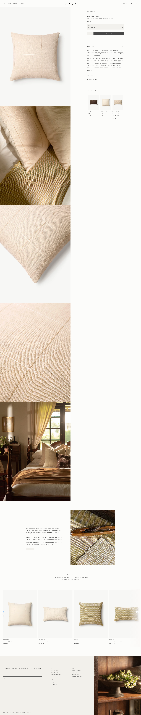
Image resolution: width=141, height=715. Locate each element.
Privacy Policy (54, 684)
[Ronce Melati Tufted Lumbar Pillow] (118, 102)
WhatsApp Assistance (77, 676)
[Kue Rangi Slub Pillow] (105, 102)
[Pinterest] (6, 678)
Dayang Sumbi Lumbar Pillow (116, 641)
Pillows (93, 11)
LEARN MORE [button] (30, 549)
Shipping (74, 668)
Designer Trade (54, 672)
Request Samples (76, 674)
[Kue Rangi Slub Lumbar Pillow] (55, 614)
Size (89, 25)
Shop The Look (54, 670)
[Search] (133, 3)
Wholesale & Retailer (56, 674)
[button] (137, 612)
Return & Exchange (76, 670)
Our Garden (15, 3)
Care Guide (74, 672)
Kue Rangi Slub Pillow (8, 641)
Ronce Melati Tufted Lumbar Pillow (116, 115)
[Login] (131, 3)
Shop (4, 3)
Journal (22, 3)
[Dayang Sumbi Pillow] (91, 614)
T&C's (52, 682)
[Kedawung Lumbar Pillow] (93, 102)
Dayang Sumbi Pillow (79, 641)
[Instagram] (3, 678)
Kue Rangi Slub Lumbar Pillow (45, 641)
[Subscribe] (41, 675)
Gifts (9, 3)
